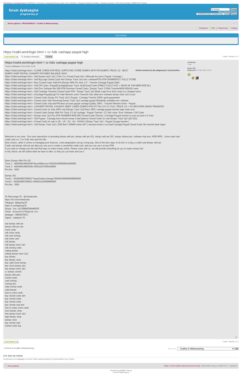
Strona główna (14, 23)
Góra (236, 337)
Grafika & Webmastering (47, 23)
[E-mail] (189, 74)
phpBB (122, 370)
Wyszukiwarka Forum (227, 12)
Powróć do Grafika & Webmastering (19, 348)
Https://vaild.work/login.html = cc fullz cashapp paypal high (45, 52)
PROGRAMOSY (28, 23)
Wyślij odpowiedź (10, 56)
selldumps (15, 66)
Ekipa (166, 366)
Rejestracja (223, 28)
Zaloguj (234, 28)
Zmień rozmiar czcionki (234, 22)
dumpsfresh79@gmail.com (25, 211)
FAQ (213, 28)
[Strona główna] (23, 8)
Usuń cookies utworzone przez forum (185, 366)
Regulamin (203, 28)
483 (191, 68)
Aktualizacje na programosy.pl (14, 3)
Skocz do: (172, 349)
